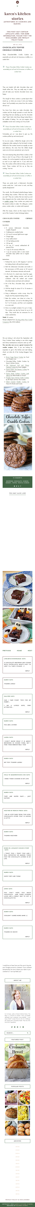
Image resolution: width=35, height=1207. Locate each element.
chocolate (18, 481)
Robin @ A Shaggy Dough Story (16, 848)
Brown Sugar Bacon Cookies (14, 357)
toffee (14, 483)
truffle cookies (23, 483)
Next (30, 651)
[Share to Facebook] (14, 486)
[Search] (27, 1033)
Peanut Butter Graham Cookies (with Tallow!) (17, 374)
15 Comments (17, 478)
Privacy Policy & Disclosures (18, 1200)
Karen (6, 680)
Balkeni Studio (22, 1205)
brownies (9, 481)
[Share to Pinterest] (20, 486)
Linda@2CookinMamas (12, 659)
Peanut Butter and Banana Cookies (16, 369)
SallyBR (7, 696)
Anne (6, 889)
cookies (25, 481)
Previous (7, 651)
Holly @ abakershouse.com (15, 775)
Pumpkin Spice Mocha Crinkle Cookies (17, 378)
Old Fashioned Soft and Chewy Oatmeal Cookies (17, 366)
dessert (8, 483)
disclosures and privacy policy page (17, 39)
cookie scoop (8, 201)
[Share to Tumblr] (18, 486)
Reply (27, 671)
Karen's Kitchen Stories (23, 1204)
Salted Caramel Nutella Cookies (17, 382)
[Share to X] (16, 486)
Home (19, 651)
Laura (6, 737)
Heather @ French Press (13, 810)
